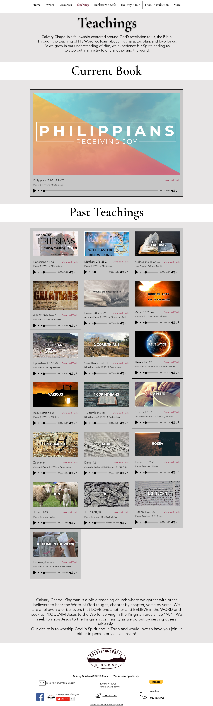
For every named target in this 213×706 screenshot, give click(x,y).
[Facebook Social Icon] (40, 697)
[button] (156, 682)
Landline (154, 691)
